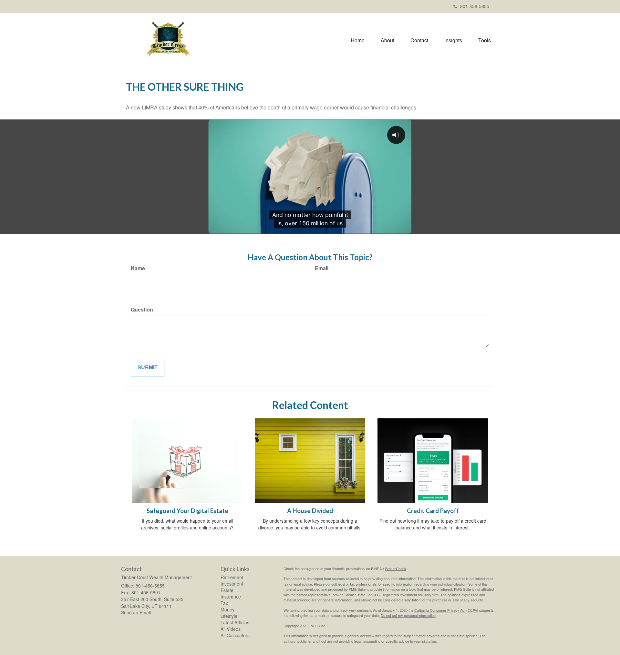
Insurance (231, 596)
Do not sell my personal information (408, 615)
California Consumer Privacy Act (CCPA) (446, 610)
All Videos (231, 629)
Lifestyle (229, 616)
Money (227, 609)
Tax (224, 603)
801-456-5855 (474, 6)
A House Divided (310, 510)
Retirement (232, 577)
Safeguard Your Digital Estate (187, 510)
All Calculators (235, 635)
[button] (387, 40)
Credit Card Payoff (433, 510)
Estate (227, 590)
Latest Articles (235, 622)
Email (321, 268)
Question (142, 309)
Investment (232, 583)
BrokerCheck (395, 568)
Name (138, 268)
